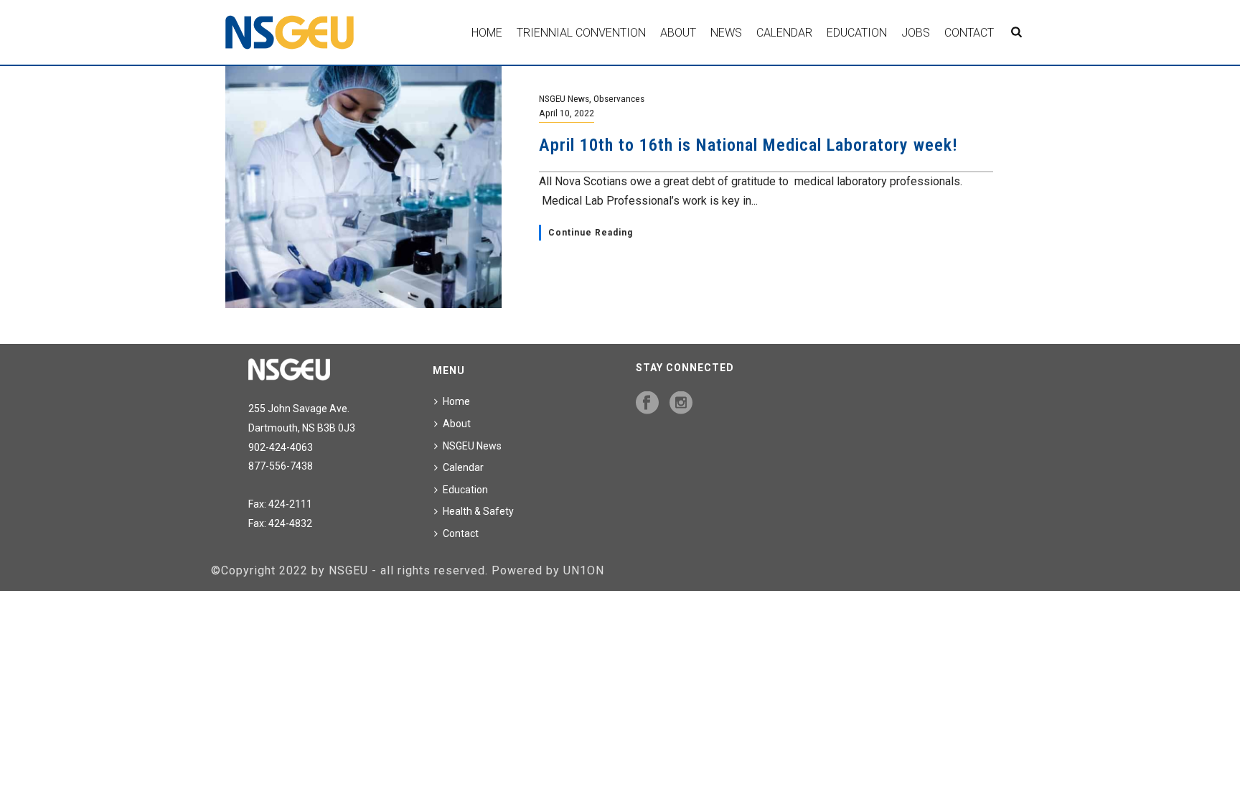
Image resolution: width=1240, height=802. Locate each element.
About (678, 32)
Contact (969, 32)
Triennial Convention (581, 32)
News (726, 32)
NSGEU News (564, 98)
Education (857, 32)
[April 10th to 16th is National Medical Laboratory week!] (363, 186)
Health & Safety (478, 511)
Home (486, 32)
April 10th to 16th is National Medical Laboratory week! (748, 145)
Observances (618, 98)
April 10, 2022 (566, 112)
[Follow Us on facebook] (647, 403)
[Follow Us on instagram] (681, 403)
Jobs (915, 32)
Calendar (784, 32)
